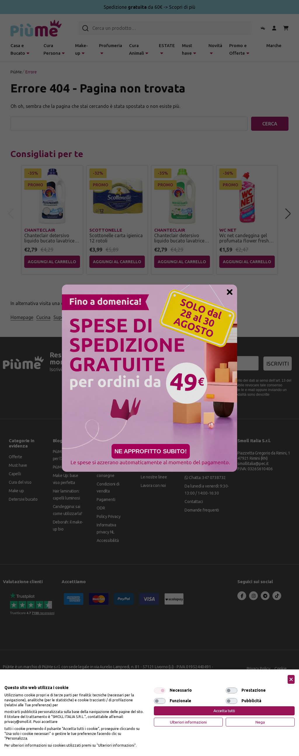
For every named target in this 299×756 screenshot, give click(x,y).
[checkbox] (160, 690)
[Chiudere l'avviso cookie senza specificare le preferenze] (291, 679)
